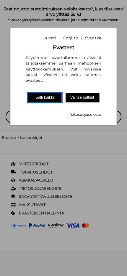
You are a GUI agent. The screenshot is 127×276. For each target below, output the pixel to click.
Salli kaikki (44, 97)
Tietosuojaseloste (85, 114)
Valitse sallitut (82, 97)
